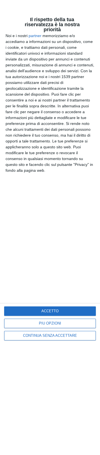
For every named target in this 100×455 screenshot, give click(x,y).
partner (35, 36)
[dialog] (50, 227)
